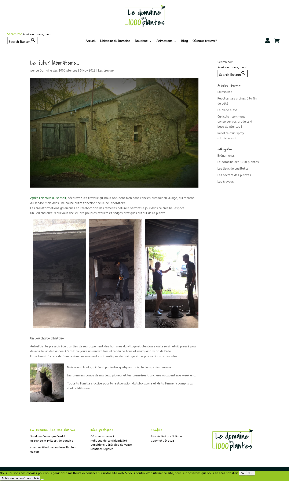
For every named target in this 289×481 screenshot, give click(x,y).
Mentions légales (102, 449)
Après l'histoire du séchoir (48, 198)
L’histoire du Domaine (115, 41)
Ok (242, 473)
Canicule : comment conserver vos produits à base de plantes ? (234, 122)
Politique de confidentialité (109, 440)
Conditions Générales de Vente (111, 444)
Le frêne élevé (227, 110)
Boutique (141, 41)
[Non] (42, 479)
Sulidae (177, 436)
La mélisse (224, 92)
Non (250, 473)
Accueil (91, 41)
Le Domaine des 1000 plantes (56, 70)
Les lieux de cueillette (233, 168)
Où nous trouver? (205, 41)
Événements (226, 156)
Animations (164, 41)
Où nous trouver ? (102, 436)
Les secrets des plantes (234, 175)
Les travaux (106, 70)
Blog (184, 41)
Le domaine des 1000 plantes (238, 162)
